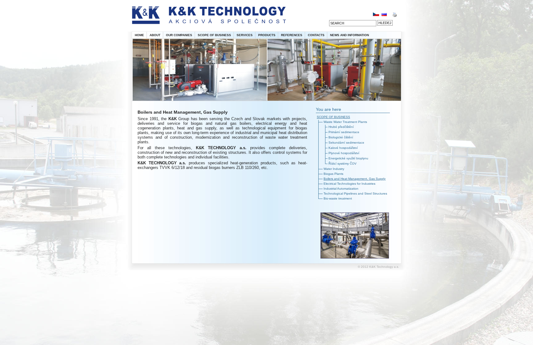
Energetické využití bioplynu (348, 158)
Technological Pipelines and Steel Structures (355, 193)
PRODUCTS (266, 35)
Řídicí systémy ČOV (342, 163)
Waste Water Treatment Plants (345, 122)
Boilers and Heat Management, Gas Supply (355, 178)
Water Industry (334, 168)
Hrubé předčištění (341, 126)
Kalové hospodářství (343, 147)
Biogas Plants (333, 173)
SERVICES (245, 35)
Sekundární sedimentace (346, 142)
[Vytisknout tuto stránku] (394, 16)
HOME (139, 35)
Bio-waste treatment (338, 198)
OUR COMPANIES (179, 35)
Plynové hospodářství (343, 153)
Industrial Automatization (341, 188)
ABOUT (155, 35)
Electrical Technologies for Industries (349, 183)
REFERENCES (291, 35)
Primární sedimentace (343, 132)
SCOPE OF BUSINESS (214, 35)
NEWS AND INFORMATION (349, 35)
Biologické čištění (340, 137)
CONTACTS (316, 35)
